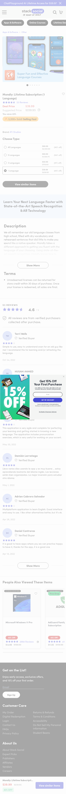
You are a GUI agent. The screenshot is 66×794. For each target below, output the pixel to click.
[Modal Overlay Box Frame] (33, 397)
